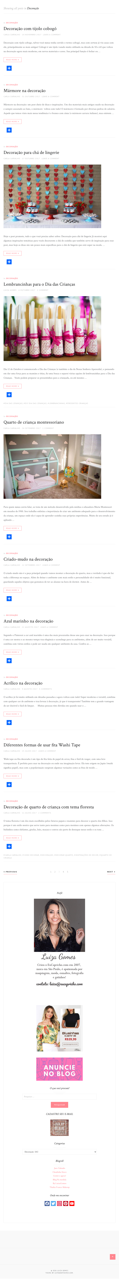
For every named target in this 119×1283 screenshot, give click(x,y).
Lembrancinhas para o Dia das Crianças (39, 284)
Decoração (12, 22)
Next (110, 872)
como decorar (31, 855)
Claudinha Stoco (59, 1172)
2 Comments (44, 813)
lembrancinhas (57, 403)
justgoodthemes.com (64, 1273)
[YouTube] (72, 1203)
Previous (11, 872)
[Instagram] (59, 1203)
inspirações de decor (86, 855)
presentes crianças (77, 403)
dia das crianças (14, 403)
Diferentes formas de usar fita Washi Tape (42, 745)
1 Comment (42, 290)
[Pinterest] (66, 1203)
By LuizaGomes (59, 1183)
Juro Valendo (59, 1168)
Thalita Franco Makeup (60, 1187)
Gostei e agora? (59, 1175)
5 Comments (45, 689)
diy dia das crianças (36, 403)
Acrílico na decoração (23, 683)
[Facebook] (47, 1203)
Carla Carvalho (12, 34)
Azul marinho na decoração (28, 621)
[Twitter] (53, 1203)
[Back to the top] (112, 1257)
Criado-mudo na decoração (28, 559)
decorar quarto (64, 855)
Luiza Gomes (10, 290)
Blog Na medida (59, 1179)
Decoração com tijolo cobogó (30, 29)
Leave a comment (52, 34)
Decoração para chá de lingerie (31, 153)
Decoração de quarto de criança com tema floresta (49, 807)
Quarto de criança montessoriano (34, 422)
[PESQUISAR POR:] (59, 1096)
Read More (11, 59)
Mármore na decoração (25, 91)
